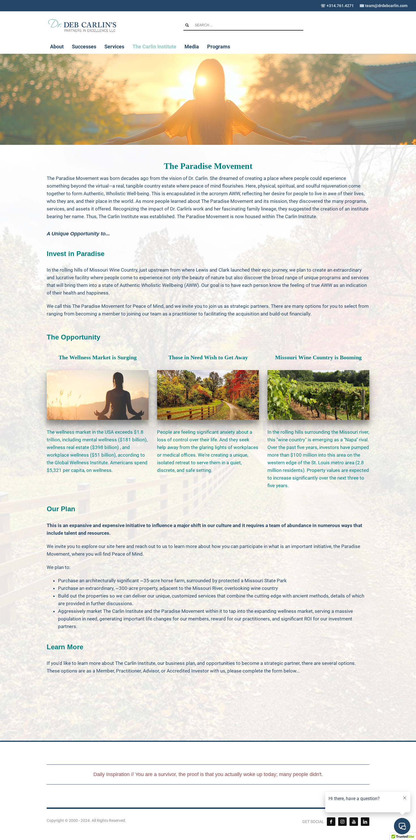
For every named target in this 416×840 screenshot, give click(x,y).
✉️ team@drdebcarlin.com (383, 5)
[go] (187, 25)
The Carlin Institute (296, 216)
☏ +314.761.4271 (337, 5)
